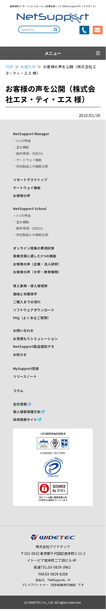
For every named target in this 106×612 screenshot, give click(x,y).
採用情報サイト (25, 419)
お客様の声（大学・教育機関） (37, 271)
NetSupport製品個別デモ (33, 346)
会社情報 (20, 404)
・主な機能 (21, 147)
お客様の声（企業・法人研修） (37, 263)
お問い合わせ (23, 330)
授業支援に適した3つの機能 (34, 255)
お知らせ (28, 66)
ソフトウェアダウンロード (33, 309)
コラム (18, 390)
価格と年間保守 (25, 293)
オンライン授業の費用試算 (33, 248)
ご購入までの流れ (27, 301)
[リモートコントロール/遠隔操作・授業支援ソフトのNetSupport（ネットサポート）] (53, 18)
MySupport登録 (26, 368)
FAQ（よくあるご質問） (32, 317)
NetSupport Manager (31, 133)
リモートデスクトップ (30, 179)
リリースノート (25, 376)
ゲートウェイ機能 (27, 187)
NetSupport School (29, 208)
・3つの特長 (22, 140)
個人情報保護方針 (27, 411)
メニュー (53, 53)
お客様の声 (21, 195)
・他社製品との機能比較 (30, 166)
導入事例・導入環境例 (30, 285)
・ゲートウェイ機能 (27, 159)
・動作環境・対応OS (28, 153)
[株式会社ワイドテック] (53, 539)
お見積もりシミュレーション (35, 338)
